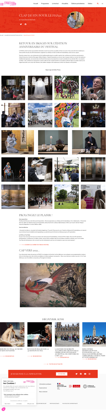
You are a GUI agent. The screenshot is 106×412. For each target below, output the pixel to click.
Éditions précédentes (78, 3)
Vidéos (90, 3)
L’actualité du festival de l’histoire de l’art (13, 35)
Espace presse (43, 388)
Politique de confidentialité (70, 403)
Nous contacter (43, 391)
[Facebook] (81, 374)
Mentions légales (54, 403)
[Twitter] (76, 374)
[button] (98, 4)
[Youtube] (85, 374)
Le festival (55, 3)
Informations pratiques (45, 384)
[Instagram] (89, 374)
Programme (45, 3)
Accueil (35, 3)
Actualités (65, 3)
